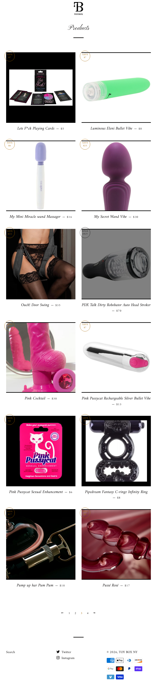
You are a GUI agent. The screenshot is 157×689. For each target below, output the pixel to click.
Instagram (67, 658)
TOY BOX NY (128, 652)
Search (10, 652)
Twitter (66, 652)
